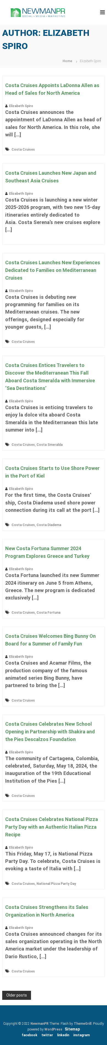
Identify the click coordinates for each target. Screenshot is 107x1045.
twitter (47, 1035)
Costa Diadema (48, 525)
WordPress (53, 1029)
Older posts (16, 995)
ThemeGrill (82, 1024)
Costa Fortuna (48, 613)
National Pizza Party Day (56, 884)
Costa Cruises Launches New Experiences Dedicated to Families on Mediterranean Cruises (52, 270)
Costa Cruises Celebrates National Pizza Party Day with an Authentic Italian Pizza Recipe (51, 826)
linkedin (63, 1035)
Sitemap (72, 1029)
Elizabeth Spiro (21, 106)
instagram (81, 1035)
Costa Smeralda (49, 445)
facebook (29, 1035)
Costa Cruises (23, 149)
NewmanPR (39, 1024)
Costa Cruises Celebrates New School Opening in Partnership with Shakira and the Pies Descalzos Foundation (50, 731)
